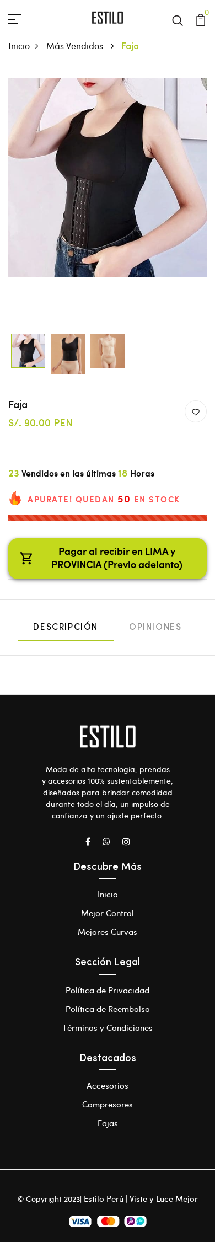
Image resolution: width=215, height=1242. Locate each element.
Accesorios (107, 1085)
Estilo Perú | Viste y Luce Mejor (141, 1198)
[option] (107, 177)
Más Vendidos (75, 45)
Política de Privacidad (107, 989)
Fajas (108, 1122)
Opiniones (155, 627)
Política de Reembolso (108, 1008)
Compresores (107, 1104)
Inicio (19, 45)
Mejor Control (107, 912)
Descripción (65, 627)
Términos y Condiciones (107, 1027)
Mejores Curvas (107, 931)
